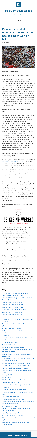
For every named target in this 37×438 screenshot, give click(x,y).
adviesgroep (18, 10)
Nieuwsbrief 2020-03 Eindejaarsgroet (14, 309)
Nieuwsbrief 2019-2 (8, 375)
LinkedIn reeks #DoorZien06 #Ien (12, 302)
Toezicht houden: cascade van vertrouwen (15, 365)
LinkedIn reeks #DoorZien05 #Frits (13, 304)
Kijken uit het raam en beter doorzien (14, 390)
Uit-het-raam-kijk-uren (9, 406)
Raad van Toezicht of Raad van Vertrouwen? (16, 368)
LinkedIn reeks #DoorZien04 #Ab (12, 307)
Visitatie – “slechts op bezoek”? (12, 328)
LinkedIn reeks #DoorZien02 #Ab (12, 314)
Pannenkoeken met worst (10, 342)
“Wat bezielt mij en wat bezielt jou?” (13, 380)
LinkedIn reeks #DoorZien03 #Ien (12, 312)
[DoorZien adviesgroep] (18, 4)
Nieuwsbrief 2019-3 (8, 345)
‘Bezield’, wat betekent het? (10, 382)
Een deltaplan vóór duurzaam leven (13, 347)
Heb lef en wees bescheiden (11, 413)
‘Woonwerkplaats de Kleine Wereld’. (13, 162)
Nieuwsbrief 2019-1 (8, 387)
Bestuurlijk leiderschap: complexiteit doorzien (16, 363)
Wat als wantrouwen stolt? (10, 397)
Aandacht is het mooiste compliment (13, 415)
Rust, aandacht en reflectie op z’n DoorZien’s (16, 385)
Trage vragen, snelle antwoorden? (13, 399)
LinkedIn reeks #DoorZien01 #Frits (13, 317)
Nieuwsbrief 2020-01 (9, 335)
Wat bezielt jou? (7, 377)
